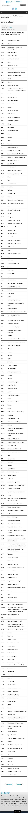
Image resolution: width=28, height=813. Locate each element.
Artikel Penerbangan (7, 15)
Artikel (10, 27)
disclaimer (5, 793)
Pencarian (22, 5)
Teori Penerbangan (17, 15)
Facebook (13, 9)
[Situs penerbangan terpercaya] (14, 2)
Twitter (16, 9)
